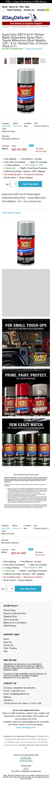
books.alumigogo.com (26, 727)
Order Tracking (14, 9)
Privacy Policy (10, 610)
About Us (13, 6)
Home (4, 6)
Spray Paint (6, 126)
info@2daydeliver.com (20, 693)
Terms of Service (11, 619)
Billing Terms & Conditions (15, 622)
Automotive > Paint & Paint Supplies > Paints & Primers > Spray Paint (25, 27)
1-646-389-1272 (17, 690)
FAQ (21, 6)
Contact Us (29, 9)
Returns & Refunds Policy (15, 613)
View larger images (11, 212)
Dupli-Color (17, 126)
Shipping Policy (10, 616)
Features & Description (33, 48)
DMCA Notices (10, 625)
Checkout (41, 9)
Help (27, 6)
